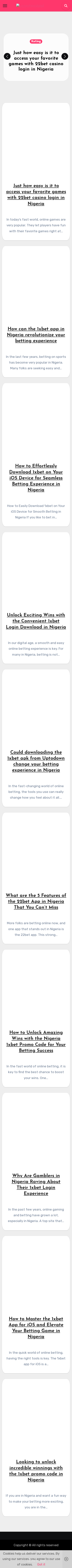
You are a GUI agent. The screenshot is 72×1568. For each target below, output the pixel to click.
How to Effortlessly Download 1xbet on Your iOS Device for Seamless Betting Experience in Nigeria (36, 478)
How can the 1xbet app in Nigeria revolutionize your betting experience (36, 335)
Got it (41, 1564)
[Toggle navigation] (5, 5)
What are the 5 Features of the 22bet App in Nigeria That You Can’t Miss (36, 901)
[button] (64, 56)
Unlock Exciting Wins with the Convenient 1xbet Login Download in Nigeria (36, 621)
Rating (36, 41)
